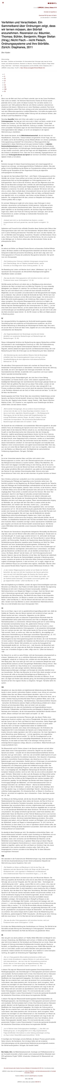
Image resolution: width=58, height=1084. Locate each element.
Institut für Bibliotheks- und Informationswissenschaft (37, 1071)
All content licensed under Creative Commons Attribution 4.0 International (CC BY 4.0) (23, 1068)
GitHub (22, 1075)
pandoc (41, 1075)
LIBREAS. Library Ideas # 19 (47, 7)
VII (5, 87)
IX (5, 91)
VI (5, 85)
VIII (5, 89)
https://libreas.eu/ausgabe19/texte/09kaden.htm (32, 68)
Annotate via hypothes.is (50, 12)
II (4, 76)
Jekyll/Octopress (33, 1075)
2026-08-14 (37, 1082)
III (5, 78)
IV (5, 81)
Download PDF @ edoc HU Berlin (48, 15)
